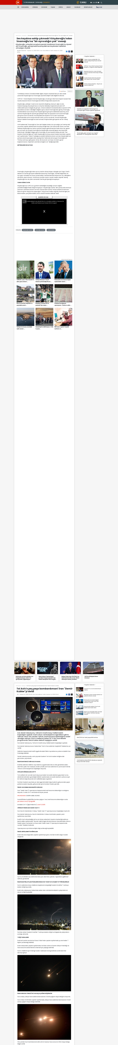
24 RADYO (46, 2)
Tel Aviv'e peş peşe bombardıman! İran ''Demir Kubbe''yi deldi (42, 685)
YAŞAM (53, 7)
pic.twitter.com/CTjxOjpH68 (26, 801)
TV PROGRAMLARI (28, 2)
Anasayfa (18, 35)
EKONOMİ (44, 7)
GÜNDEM (35, 7)
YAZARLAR (77, 7)
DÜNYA (61, 7)
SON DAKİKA (25, 7)
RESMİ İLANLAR (88, 7)
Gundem (24, 35)
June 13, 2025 (41, 805)
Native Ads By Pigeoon (66, 259)
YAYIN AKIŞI (38, 2)
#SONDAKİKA (21, 796)
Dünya (23, 685)
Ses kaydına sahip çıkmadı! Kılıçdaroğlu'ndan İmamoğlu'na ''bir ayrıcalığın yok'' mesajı (50, 35)
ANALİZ (68, 7)
